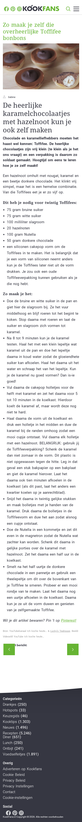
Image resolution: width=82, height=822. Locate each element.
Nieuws (8, 727)
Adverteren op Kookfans (22, 769)
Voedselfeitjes (14, 754)
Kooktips (10, 722)
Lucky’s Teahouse (60, 631)
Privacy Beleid (14, 780)
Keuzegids (11, 716)
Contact (9, 792)
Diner (7, 737)
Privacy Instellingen (18, 786)
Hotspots (10, 710)
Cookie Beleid (14, 775)
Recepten (10, 733)
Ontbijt (8, 748)
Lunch (7, 743)
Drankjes (9, 704)
